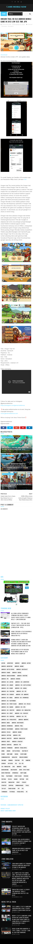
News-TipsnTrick (6, 773)
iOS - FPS (21, 763)
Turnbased (4, 791)
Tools (27, 785)
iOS (16, 763)
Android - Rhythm (6, 735)
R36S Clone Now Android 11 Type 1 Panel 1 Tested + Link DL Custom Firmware (21, 930)
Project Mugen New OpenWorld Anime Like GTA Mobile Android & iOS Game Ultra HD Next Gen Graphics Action (21, 830)
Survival (11, 785)
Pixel (3, 776)
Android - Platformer (7, 729)
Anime (3, 751)
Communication (6, 757)
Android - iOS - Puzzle (24, 704)
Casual (16, 754)
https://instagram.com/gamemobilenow (13, 405)
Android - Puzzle (6, 732)
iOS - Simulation (6, 766)
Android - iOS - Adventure (22, 682)
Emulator (14, 757)
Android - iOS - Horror (8, 694)
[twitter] (15, 2)
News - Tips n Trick (24, 769)
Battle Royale (16, 751)
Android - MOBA (6, 722)
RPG (27, 779)
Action (3, 663)
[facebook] (12, 2)
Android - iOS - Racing (7, 707)
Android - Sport (6, 741)
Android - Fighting (22, 675)
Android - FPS (5, 679)
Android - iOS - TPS (21, 716)
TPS (22, 788)
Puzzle (10, 779)
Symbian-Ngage (19, 785)
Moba (25, 766)
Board (3, 754)
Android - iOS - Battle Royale (23, 685)
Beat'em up (25, 751)
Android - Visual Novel (21, 748)
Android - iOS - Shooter (8, 710)
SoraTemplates (16, 941)
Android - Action (26, 663)
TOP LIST (4, 788)
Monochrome (5, 769)
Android (17, 663)
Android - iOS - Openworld (22, 697)
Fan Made (4, 760)
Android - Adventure (7, 666)
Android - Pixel (19, 726)
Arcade (8, 751)
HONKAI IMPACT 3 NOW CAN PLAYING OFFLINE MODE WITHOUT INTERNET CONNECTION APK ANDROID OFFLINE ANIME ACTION (21, 643)
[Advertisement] (16, 556)
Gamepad (28, 760)
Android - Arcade (19, 666)
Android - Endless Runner (8, 675)
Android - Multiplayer (17, 722)
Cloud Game (23, 754)
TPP (18, 788)
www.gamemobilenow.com (9, 413)
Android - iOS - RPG (20, 707)
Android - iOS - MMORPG (22, 694)
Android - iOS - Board (7, 688)
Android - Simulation (8, 437)
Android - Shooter (6, 738)
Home (4, 14)
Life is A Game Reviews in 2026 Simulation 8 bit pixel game (16, 485)
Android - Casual (16, 672)
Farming (10, 760)
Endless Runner (23, 757)
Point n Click (18, 776)
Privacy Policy (5, 808)
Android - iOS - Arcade (7, 685)
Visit (25, 179)
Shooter (4, 782)
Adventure (10, 663)
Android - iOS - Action (7, 682)
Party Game (23, 773)
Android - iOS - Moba (7, 697)
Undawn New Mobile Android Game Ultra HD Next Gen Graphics (21, 850)
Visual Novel (20, 791)
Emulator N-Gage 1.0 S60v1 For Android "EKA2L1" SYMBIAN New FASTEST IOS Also (21, 892)
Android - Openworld (7, 726)
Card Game (9, 754)
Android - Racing (17, 732)
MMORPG (19, 766)
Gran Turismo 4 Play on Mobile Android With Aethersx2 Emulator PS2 (21, 633)
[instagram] (18, 2)
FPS (22, 760)
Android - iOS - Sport (7, 713)
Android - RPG (17, 735)
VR (26, 791)
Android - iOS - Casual (21, 688)
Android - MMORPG (23, 719)
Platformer (9, 776)
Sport (18, 782)
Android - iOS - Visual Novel (9, 719)
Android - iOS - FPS (21, 691)
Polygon (26, 776)
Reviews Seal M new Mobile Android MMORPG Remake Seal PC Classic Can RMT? (21, 841)
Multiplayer (14, 769)
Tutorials (12, 791)
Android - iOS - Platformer (9, 700)
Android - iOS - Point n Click (9, 704)
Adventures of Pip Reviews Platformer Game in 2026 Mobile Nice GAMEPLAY (20, 652)
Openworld (15, 773)
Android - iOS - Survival (8, 716)
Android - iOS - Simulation (23, 710)
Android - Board (6, 672)
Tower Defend (11, 788)
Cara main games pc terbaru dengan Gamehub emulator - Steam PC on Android (21, 865)
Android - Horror (15, 679)
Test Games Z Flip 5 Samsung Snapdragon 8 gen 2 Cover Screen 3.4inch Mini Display (21, 908)
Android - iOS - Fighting (8, 691)
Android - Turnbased (7, 748)
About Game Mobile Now (8, 811)
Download (4, 55)
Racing (16, 779)
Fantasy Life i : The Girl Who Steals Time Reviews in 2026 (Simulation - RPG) (15, 448)
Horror (4, 763)
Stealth (24, 782)
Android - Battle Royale (8, 669)
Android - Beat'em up (21, 669)
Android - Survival (6, 744)
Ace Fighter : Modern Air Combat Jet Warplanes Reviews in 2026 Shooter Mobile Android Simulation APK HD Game (15, 466)
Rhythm (22, 779)
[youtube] (21, 2)
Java (13, 766)
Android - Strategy (17, 741)
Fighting (17, 760)
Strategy (4, 785)
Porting (4, 779)
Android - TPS (17, 744)
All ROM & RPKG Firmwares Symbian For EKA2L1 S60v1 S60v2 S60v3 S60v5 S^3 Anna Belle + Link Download (21, 616)
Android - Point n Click (21, 729)
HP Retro (10, 763)
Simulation (11, 26)
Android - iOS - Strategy (21, 713)
